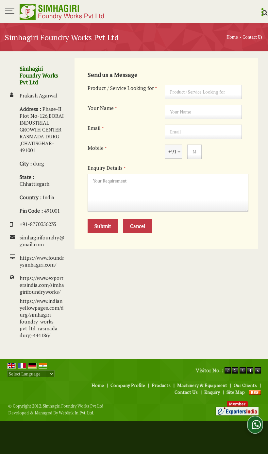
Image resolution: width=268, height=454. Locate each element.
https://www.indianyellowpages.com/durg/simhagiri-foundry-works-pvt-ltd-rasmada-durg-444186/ (42, 318)
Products (161, 385)
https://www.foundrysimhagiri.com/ (42, 261)
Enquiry (212, 392)
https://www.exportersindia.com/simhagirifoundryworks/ (42, 285)
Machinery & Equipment (202, 385)
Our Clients (245, 385)
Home (232, 37)
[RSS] (255, 392)
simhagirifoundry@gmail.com (42, 241)
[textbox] (203, 92)
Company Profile (127, 385)
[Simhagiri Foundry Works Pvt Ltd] (62, 11)
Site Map (235, 392)
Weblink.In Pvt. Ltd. (76, 413)
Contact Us (186, 392)
